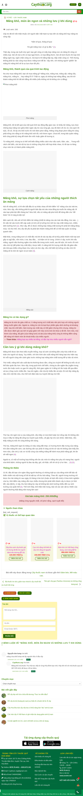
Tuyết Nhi (49, 24)
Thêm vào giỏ (16, 558)
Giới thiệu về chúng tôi (43, 756)
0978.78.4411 (14, 767)
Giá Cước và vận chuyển (44, 775)
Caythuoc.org (17, 662)
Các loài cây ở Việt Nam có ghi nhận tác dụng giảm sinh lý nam (30, 714)
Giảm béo (64, 572)
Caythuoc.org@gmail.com (18, 771)
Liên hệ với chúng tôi (42, 785)
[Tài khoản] (3, 4)
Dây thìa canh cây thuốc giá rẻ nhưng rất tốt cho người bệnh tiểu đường (16, 550)
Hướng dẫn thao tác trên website (43, 766)
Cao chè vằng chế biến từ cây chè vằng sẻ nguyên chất (42, 550)
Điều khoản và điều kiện (43, 760)
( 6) (74, 550)
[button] (6, 4)
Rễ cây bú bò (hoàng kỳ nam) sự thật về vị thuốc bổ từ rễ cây (29, 701)
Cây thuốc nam (20, 17)
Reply (28, 659)
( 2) (75, 21)
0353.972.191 (26, 767)
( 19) (22, 552)
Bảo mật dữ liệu (40, 771)
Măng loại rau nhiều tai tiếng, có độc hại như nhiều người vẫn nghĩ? (44, 339)
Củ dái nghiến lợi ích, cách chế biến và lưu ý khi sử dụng (28, 721)
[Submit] (79, 11)
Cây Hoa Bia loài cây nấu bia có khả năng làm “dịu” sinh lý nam (30, 708)
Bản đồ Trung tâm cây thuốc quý (45, 780)
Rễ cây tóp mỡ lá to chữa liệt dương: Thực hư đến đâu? (28, 694)
